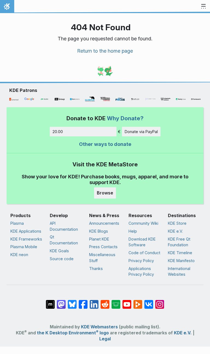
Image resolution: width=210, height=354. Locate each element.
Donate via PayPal (141, 131)
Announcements (104, 223)
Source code (62, 258)
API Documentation (64, 226)
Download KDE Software (142, 242)
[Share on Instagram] (159, 301)
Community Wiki (143, 223)
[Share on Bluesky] (72, 301)
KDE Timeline (180, 252)
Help (133, 231)
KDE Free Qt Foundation (179, 242)
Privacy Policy (141, 260)
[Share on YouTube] (126, 301)
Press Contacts (103, 246)
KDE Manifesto (181, 260)
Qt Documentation (64, 240)
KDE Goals (59, 250)
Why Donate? (125, 118)
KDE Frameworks (26, 239)
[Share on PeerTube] (137, 301)
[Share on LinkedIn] (94, 301)
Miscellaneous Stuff (102, 257)
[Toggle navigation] (203, 6)
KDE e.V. (175, 231)
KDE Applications (25, 231)
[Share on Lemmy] (116, 301)
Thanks (96, 268)
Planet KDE (99, 239)
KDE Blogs (98, 231)
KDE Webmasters (99, 326)
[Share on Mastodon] (61, 301)
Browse (105, 193)
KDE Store (177, 223)
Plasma (17, 223)
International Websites (179, 271)
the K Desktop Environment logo (73, 332)
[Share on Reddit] (105, 301)
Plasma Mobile (23, 246)
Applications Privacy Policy (141, 271)
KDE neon (19, 254)
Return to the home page (105, 51)
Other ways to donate (105, 144)
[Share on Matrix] (50, 301)
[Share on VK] (148, 301)
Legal (105, 338)
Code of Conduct (144, 252)
